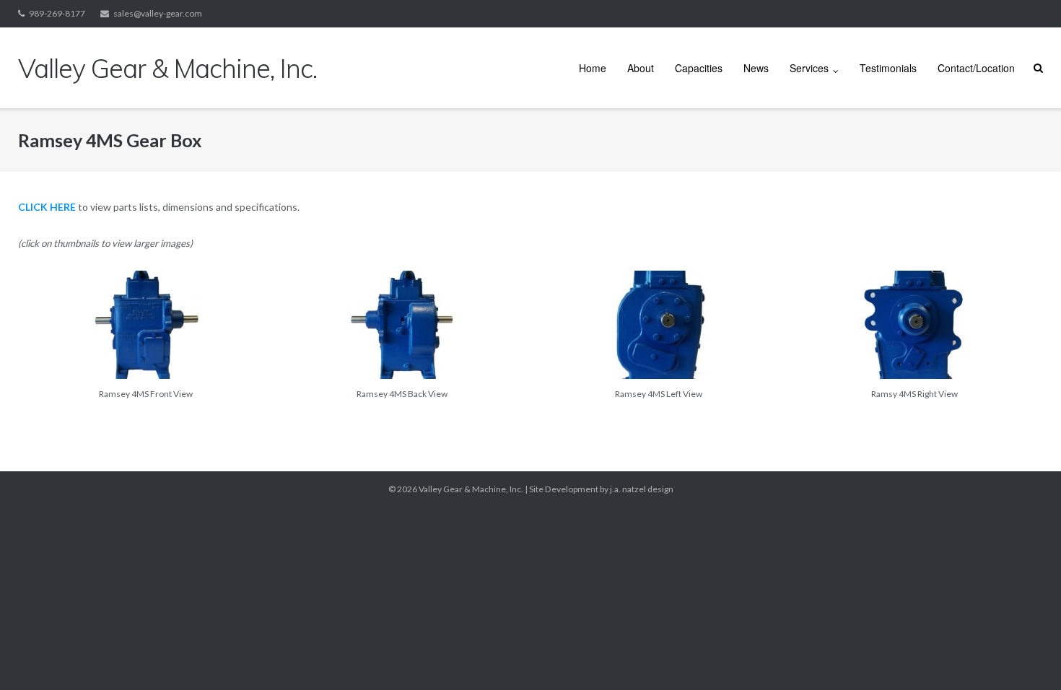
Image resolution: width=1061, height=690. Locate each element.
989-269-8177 (57, 13)
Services (809, 68)
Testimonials (888, 68)
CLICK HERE (47, 207)
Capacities (698, 68)
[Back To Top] (1025, 655)
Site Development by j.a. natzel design (601, 489)
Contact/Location (976, 68)
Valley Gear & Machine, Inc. (471, 489)
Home (592, 68)
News (756, 68)
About (640, 68)
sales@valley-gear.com (157, 13)
